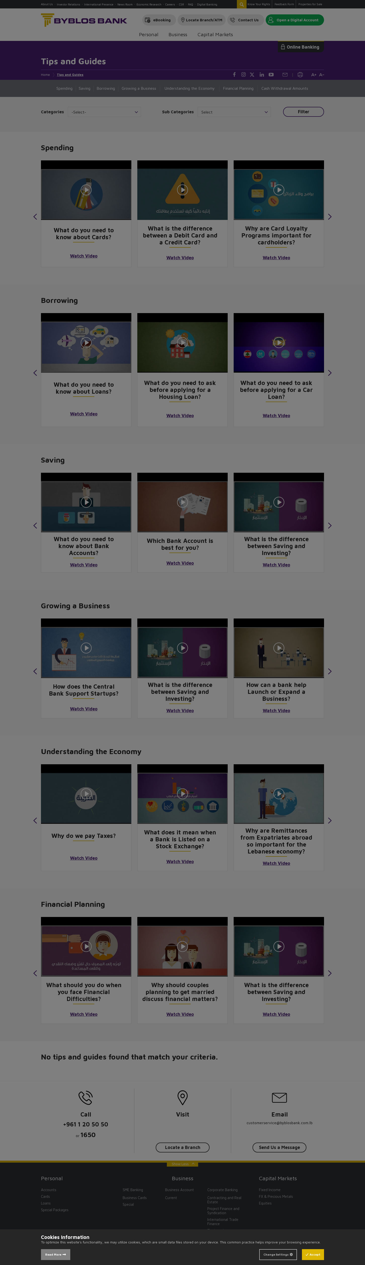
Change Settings (276, 1254)
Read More (53, 1254)
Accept (315, 1254)
